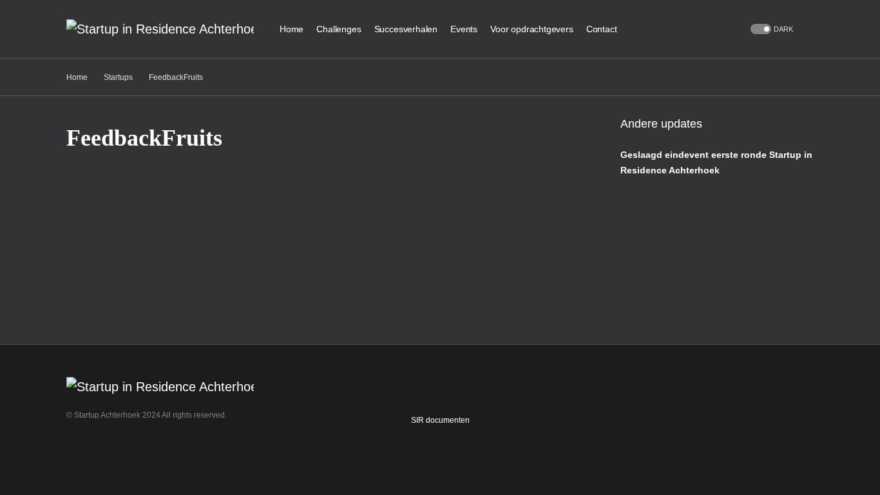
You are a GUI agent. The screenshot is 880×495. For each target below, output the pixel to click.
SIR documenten (440, 420)
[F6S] (97, 450)
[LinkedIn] (76, 450)
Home (77, 77)
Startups (118, 77)
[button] (770, 29)
